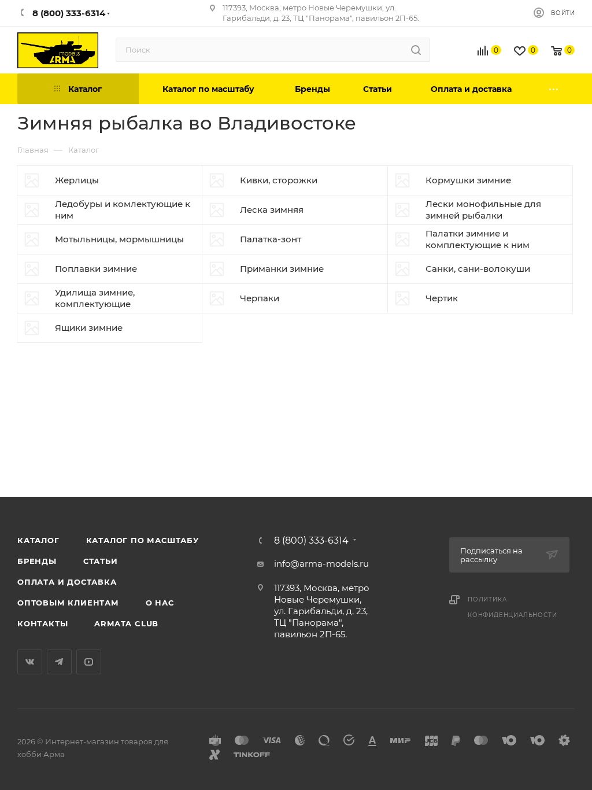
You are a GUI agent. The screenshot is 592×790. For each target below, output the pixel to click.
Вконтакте (29, 661)
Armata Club (126, 623)
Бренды (37, 561)
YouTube (88, 661)
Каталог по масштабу (142, 540)
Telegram (59, 661)
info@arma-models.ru (321, 563)
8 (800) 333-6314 (311, 540)
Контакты (42, 623)
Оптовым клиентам (68, 602)
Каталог (38, 540)
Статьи (100, 561)
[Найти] (416, 50)
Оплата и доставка (67, 581)
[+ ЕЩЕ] (554, 88)
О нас (160, 602)
